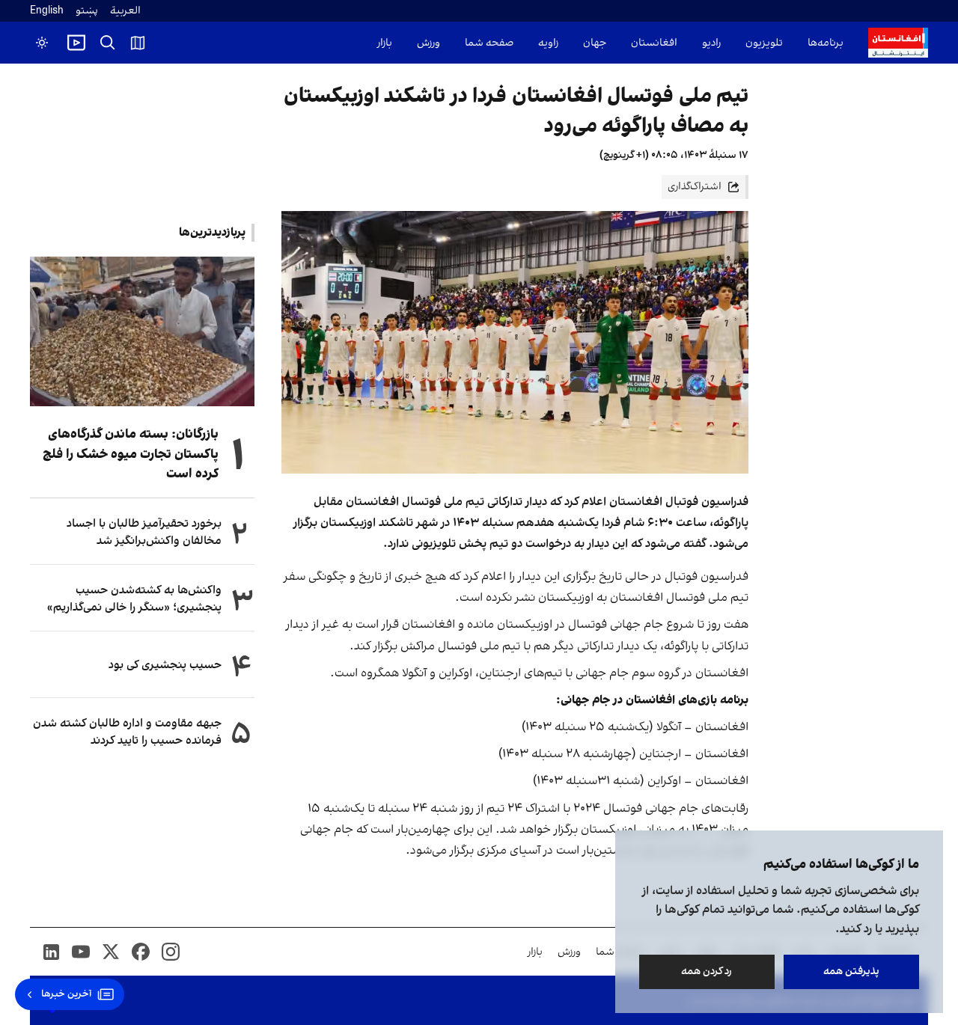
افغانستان (654, 43)
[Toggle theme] (42, 43)
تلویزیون (764, 43)
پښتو (87, 11)
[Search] (108, 42)
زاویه (548, 43)
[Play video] (76, 43)
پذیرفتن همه (851, 971)
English (47, 11)
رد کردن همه (707, 971)
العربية (125, 11)
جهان (594, 43)
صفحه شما (489, 43)
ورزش (428, 43)
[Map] (137, 42)
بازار (384, 43)
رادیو (711, 43)
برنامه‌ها (825, 43)
